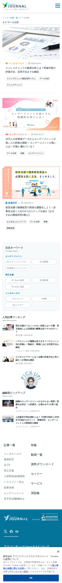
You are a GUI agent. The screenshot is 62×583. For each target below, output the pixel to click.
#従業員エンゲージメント (18, 268)
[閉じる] (58, 551)
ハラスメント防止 (14, 482)
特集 (22, 153)
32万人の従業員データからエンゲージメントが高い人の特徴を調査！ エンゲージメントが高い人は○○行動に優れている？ (31, 143)
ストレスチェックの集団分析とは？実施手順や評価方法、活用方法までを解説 (31, 70)
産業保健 (9, 487)
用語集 (35, 493)
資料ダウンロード (42, 464)
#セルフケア (18, 305)
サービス (36, 483)
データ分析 (44, 78)
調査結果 (10, 228)
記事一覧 (9, 445)
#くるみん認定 (18, 280)
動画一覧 (36, 454)
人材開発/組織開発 (14, 476)
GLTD (7, 465)
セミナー (36, 473)
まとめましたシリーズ (16, 222)
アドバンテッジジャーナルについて (27, 546)
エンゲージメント (18, 134)
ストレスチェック (14, 85)
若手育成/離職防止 (14, 498)
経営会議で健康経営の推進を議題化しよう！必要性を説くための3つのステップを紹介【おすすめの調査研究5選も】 (31, 211)
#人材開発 (44, 262)
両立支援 (9, 274)
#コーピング (18, 299)
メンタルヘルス (16, 63)
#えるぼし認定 (18, 286)
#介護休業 (44, 280)
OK (30, 578)
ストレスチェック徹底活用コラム (21, 78)
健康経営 (12, 202)
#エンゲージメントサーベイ (18, 262)
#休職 (44, 299)
